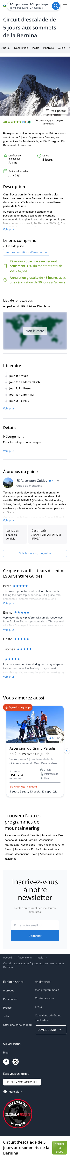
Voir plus (9, 229)
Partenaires (10, 999)
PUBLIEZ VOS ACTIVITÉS (22, 1082)
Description (21, 47)
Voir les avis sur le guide (35, 553)
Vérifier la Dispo (59, 1147)
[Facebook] (6, 1062)
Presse (7, 1007)
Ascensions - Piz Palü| (29, 849)
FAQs (38, 1006)
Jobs (6, 1016)
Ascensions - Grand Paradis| (23, 835)
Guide (61, 47)
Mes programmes (46, 989)
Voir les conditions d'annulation (26, 252)
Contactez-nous (44, 998)
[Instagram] (15, 1062)
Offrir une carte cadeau (17, 1024)
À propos (8, 990)
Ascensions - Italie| (27, 853)
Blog (6, 1052)
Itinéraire (48, 47)
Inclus (35, 47)
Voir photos (58, 111)
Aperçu (6, 47)
